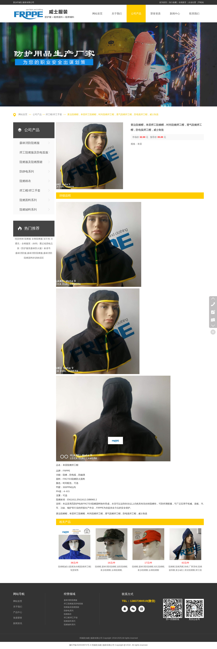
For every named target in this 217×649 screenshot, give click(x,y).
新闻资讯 (17, 623)
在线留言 (182, 2)
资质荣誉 (17, 618)
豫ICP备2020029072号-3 (80, 645)
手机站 (201, 2)
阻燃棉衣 (67, 614)
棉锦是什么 (33, 255)
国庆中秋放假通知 (34, 241)
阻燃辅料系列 (69, 624)
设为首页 (163, 2)
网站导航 (19, 594)
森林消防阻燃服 (70, 600)
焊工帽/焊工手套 (54, 114)
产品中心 (17, 612)
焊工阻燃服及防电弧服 (73, 604)
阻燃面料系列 (69, 621)
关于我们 (17, 607)
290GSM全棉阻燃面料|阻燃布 (34, 250)
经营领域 (69, 594)
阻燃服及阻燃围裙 (71, 607)
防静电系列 (68, 610)
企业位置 (192, 2)
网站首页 (22, 114)
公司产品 (37, 114)
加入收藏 (173, 2)
